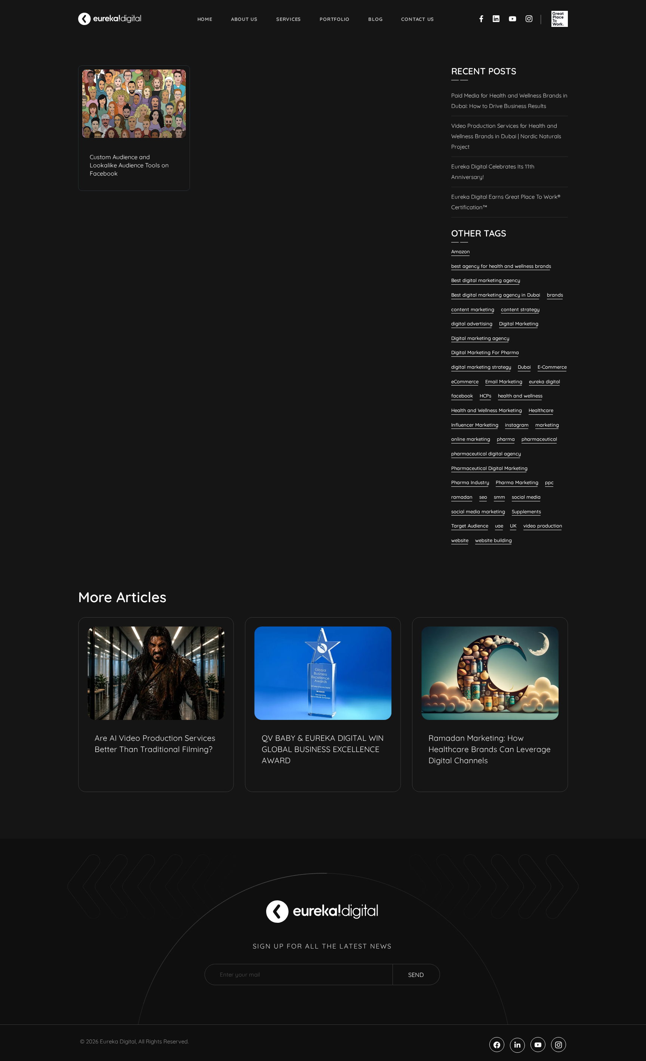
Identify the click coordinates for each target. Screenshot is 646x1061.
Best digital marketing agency (485, 280)
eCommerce (465, 381)
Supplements (526, 511)
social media (526, 497)
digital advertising (471, 324)
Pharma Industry (470, 482)
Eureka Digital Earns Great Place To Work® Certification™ (505, 202)
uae (499, 526)
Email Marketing (503, 381)
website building (493, 540)
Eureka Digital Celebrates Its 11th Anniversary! (493, 171)
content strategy (520, 309)
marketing (547, 425)
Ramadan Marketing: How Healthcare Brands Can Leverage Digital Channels (489, 749)
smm (499, 497)
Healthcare (541, 410)
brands (555, 295)
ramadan (462, 497)
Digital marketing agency (480, 338)
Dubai (524, 367)
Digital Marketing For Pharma (485, 352)
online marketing (470, 439)
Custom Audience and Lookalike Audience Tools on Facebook (129, 165)
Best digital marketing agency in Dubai (495, 295)
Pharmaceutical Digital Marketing (489, 468)
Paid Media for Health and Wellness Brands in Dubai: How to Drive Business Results (509, 100)
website (459, 540)
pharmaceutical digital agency (486, 454)
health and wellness (520, 396)
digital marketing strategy (481, 367)
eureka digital (544, 381)
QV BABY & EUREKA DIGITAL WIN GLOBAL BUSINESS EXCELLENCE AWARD (323, 749)
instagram (517, 425)
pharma (506, 439)
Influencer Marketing (474, 425)
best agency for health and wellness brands (501, 266)
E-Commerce (552, 367)
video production (542, 526)
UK (513, 526)
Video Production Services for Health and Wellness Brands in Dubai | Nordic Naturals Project (506, 136)
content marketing (472, 309)
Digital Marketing (518, 324)
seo (483, 497)
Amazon (460, 251)
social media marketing (478, 511)
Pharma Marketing (517, 482)
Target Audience (469, 526)
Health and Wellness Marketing (486, 410)
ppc (549, 482)
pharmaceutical (539, 439)
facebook (462, 396)
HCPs (485, 396)
